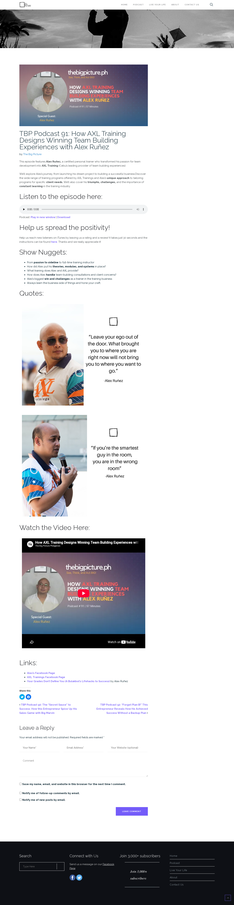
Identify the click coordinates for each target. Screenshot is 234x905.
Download (63, 217)
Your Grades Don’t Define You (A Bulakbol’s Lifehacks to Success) (68, 681)
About (175, 5)
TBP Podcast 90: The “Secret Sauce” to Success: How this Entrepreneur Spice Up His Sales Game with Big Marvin (48, 708)
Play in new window (43, 217)
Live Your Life (157, 5)
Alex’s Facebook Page (41, 673)
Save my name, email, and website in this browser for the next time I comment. (74, 784)
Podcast (138, 5)
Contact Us (192, 5)
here (54, 241)
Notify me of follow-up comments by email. (51, 793)
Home (124, 5)
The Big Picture (32, 154)
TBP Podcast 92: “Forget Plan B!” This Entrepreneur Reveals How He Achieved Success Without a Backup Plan (122, 708)
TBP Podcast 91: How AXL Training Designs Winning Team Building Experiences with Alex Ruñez (72, 140)
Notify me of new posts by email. (43, 799)
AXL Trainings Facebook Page (46, 677)
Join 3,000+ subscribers (140, 856)
